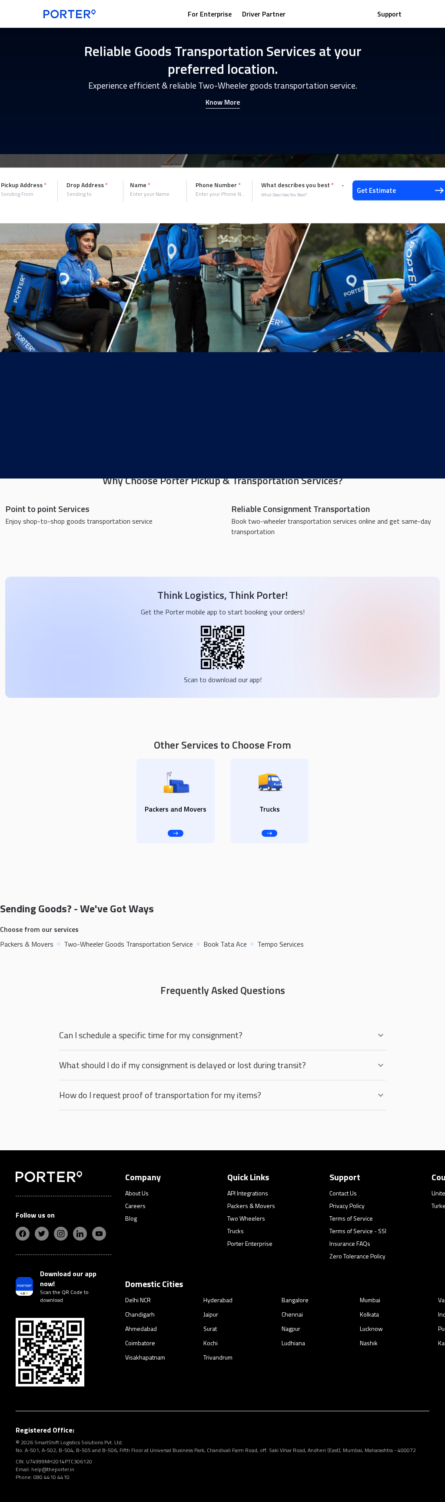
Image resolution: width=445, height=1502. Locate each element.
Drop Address (87, 185)
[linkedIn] (80, 1234)
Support (389, 14)
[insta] (61, 1234)
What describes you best (297, 185)
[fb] (23, 1234)
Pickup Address (23, 185)
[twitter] (42, 1234)
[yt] (99, 1234)
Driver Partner (264, 14)
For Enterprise (210, 14)
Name (140, 185)
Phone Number (218, 185)
